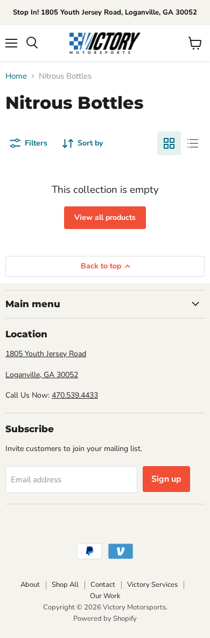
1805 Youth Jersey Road (45, 354)
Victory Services (152, 585)
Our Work (105, 596)
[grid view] (169, 143)
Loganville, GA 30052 (41, 375)
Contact (102, 585)
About (30, 585)
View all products (105, 217)
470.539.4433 (75, 395)
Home (16, 76)
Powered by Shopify (105, 618)
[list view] (193, 143)
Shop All (65, 585)
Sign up (166, 479)
